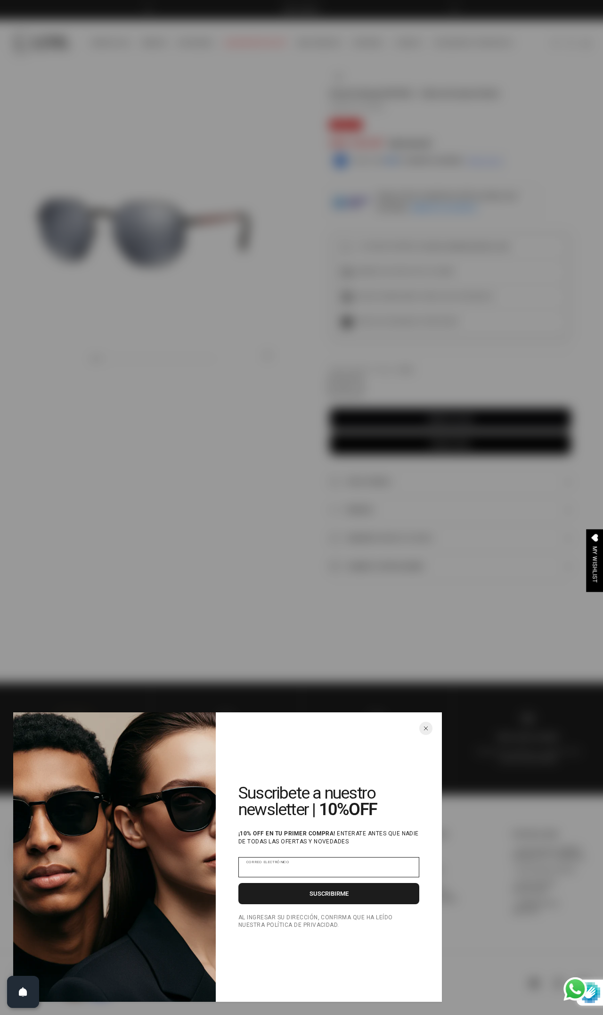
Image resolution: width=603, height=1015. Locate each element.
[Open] (23, 992)
